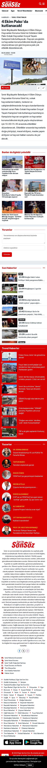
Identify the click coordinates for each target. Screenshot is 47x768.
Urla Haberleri (39, 733)
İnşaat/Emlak (26, 690)
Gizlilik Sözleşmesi (10, 682)
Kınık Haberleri (23, 723)
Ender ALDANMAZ (20, 494)
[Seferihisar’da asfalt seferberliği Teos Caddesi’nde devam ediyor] (12, 162)
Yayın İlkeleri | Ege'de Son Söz (15, 687)
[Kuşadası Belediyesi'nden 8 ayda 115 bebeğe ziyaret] (12, 185)
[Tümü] (44, 268)
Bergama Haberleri (27, 705)
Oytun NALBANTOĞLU (22, 517)
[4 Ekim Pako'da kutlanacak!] (23, 71)
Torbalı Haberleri (24, 733)
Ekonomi (39, 11)
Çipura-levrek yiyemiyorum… (25, 487)
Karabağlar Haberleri (11, 718)
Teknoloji (22, 698)
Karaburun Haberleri (30, 718)
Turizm (24, 692)
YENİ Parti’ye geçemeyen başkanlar (28, 476)
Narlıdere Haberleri (11, 728)
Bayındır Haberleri (27, 703)
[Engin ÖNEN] (6, 475)
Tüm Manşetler (10, 668)
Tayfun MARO (19, 462)
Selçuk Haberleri (29, 731)
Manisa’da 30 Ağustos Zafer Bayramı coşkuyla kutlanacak (34, 216)
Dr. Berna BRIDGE (20, 450)
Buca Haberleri (9, 710)
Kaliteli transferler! (21, 521)
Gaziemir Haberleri (11, 715)
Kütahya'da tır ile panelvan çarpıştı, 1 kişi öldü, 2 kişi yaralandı (31, 313)
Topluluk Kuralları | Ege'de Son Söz (16, 685)
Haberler (5, 17)
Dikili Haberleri (23, 713)
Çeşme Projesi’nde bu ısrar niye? (26, 510)
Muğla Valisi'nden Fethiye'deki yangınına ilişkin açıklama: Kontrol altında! (30, 279)
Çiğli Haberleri (9, 713)
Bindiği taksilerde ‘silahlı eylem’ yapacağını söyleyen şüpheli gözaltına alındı (29, 302)
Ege (12, 11)
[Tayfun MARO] (6, 463)
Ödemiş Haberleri (28, 728)
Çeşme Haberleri (24, 710)
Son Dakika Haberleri (12, 671)
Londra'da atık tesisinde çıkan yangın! (28, 335)
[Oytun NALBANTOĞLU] (6, 519)
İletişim (23, 682)
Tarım (16, 692)
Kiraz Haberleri (9, 723)
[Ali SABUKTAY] (6, 508)
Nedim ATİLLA (19, 484)
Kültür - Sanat (9, 695)
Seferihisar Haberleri (11, 731)
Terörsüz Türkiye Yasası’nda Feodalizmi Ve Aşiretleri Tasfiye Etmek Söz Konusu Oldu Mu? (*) (26, 532)
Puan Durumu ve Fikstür (13, 665)
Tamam (29, 765)
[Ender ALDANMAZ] (6, 497)
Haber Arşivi (9, 673)
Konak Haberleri (38, 723)
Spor (21, 285)
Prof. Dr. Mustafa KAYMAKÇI (25, 527)
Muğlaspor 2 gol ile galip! (29, 290)
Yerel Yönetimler (24, 11)
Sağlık (6, 698)
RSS (6, 755)
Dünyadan (23, 331)
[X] (23, 651)
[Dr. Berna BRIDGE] (6, 452)
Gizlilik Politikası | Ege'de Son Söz (16, 680)
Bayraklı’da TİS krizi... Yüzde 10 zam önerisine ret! (34, 195)
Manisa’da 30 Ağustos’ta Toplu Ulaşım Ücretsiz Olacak (35, 171)
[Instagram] (28, 651)
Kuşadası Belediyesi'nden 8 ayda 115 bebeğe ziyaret (11, 195)
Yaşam (29, 695)
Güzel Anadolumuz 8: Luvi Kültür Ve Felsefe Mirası (28, 454)
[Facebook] (19, 651)
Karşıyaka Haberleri (11, 720)
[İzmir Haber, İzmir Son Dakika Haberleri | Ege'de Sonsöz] (11, 4)
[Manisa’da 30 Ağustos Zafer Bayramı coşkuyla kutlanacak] (35, 207)
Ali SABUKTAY (19, 506)
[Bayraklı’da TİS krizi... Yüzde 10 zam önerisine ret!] (35, 185)
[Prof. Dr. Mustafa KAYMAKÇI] (6, 530)
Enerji (15, 690)
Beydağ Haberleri (10, 708)
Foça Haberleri (37, 713)
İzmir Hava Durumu (11, 660)
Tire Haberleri (9, 733)
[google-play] (34, 743)
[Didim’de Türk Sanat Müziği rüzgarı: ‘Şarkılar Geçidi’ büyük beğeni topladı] (12, 207)
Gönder (7, 254)
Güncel (5, 11)
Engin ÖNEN (18, 473)
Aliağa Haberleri (25, 700)
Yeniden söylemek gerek (23, 465)
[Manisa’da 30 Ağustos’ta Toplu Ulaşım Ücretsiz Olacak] (35, 162)
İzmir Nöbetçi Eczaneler (13, 658)
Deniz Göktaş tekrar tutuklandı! (30, 324)
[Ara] (40, 4)
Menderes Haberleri (11, 726)
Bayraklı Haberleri (10, 705)
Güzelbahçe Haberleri (29, 715)
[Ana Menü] (43, 4)
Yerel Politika (33, 698)
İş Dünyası (38, 690)
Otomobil (7, 692)
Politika (38, 695)
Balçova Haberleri (10, 703)
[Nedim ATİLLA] (6, 486)
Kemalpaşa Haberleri (29, 720)
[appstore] (13, 743)
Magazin (20, 695)
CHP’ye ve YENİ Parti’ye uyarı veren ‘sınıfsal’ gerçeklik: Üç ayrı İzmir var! (28, 498)
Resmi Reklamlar (10, 736)
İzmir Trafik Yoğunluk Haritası (15, 663)
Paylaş (6, 88)
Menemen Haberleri (29, 726)
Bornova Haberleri (27, 708)
